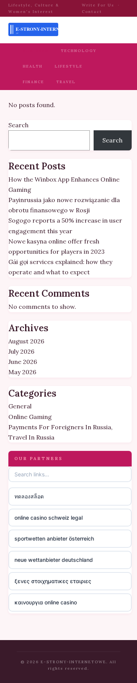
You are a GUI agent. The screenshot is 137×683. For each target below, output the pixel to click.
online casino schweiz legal (48, 517)
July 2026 (21, 351)
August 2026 (26, 341)
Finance (33, 81)
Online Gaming (30, 417)
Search (18, 125)
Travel (66, 81)
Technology (79, 50)
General (20, 406)
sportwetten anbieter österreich (54, 538)
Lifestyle (69, 66)
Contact (92, 11)
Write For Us (98, 5)
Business (36, 50)
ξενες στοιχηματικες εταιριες (52, 581)
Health (33, 66)
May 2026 (22, 372)
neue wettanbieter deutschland (53, 560)
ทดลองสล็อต (29, 496)
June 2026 (22, 361)
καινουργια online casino (45, 602)
